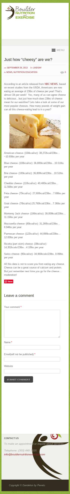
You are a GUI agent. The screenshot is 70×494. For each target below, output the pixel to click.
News (9, 72)
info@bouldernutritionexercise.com (24, 454)
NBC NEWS (51, 84)
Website (8, 366)
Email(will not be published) (19, 354)
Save (10, 281)
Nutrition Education (25, 72)
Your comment (12, 307)
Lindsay (37, 68)
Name (8, 342)
